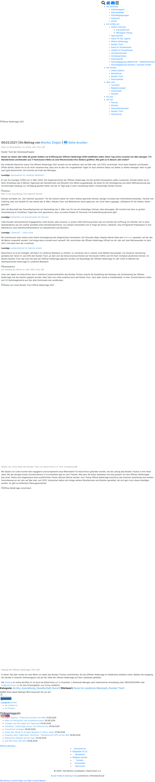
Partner (114, 102)
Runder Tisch (117, 44)
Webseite (128, 237)
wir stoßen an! (112, 24)
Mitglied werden (80, 757)
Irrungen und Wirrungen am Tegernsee (22, 723)
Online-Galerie (117, 70)
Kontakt (114, 94)
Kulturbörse (116, 73)
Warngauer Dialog (124, 32)
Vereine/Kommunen (120, 108)
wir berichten (112, 6)
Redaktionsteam (118, 88)
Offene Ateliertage (119, 41)
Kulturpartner (80, 748)
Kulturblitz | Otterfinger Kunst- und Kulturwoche (26, 726)
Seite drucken (75, 142)
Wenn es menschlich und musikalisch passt (24, 720)
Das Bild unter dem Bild (15, 741)
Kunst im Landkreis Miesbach (91, 688)
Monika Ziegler (51, 142)
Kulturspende (117, 59)
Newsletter (80, 754)
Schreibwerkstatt (119, 53)
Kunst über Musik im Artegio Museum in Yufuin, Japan (29, 732)
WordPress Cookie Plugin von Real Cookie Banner (23, 780)
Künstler (114, 105)
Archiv (114, 21)
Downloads (116, 91)
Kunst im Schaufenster (121, 47)
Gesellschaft (44, 688)
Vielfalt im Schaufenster (122, 50)
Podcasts (115, 18)
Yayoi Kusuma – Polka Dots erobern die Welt (25, 717)
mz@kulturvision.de (10, 685)
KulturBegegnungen (120, 15)
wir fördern (111, 67)
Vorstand (115, 85)
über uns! (110, 82)
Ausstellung (28, 688)
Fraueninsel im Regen (14, 729)
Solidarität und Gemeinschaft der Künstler (30, 217)
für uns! (109, 96)
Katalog (8, 682)
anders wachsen (118, 27)
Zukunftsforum (122, 30)
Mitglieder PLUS (80, 751)
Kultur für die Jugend (120, 38)
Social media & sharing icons (64, 775)
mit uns (109, 99)
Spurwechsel (117, 35)
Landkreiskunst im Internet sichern (26, 248)
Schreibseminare (118, 56)
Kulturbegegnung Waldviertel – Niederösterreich (133, 62)
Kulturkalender (117, 12)
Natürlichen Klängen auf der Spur (20, 738)
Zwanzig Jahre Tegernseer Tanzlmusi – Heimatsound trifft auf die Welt (37, 735)
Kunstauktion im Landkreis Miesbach (27, 175)
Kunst (55, 688)
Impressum (80, 766)
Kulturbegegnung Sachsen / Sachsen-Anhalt (131, 64)
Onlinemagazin (118, 9)
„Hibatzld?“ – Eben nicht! (22, 232)
